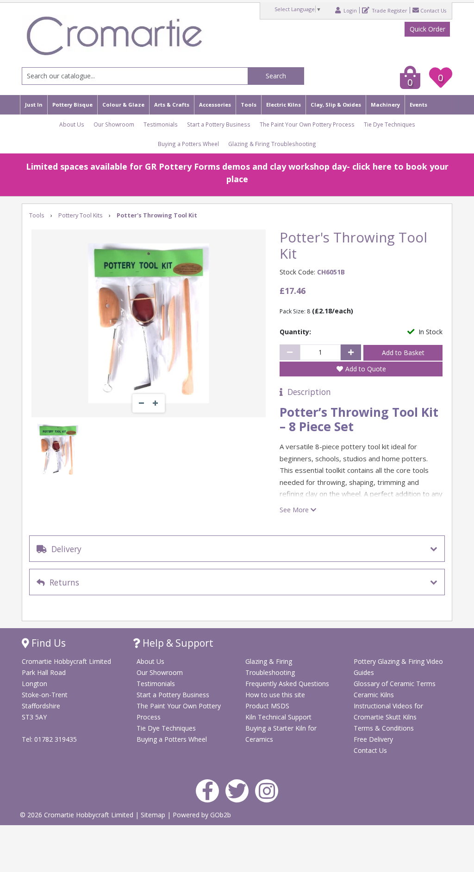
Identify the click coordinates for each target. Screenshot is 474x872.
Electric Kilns (283, 104)
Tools (248, 104)
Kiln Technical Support (278, 717)
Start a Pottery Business (218, 124)
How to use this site (275, 694)
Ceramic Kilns (374, 694)
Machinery (385, 104)
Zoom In (155, 403)
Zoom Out (142, 403)
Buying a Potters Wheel (188, 143)
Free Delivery (373, 739)
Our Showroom (114, 124)
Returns (62, 582)
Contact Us (433, 10)
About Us (71, 124)
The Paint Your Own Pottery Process (307, 124)
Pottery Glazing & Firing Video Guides (398, 667)
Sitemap (154, 814)
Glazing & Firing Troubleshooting (272, 143)
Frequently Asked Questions (287, 683)
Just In (34, 104)
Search (276, 75)
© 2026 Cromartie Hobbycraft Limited (77, 814)
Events (418, 104)
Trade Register (389, 10)
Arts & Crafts (171, 104)
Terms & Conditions (384, 728)
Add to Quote (365, 368)
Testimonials (160, 124)
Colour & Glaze (123, 104)
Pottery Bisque (72, 104)
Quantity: (295, 331)
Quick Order (427, 29)
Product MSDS (267, 705)
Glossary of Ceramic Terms (395, 683)
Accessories (215, 104)
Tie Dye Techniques (389, 124)
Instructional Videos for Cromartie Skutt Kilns (388, 711)
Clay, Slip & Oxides (336, 104)
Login (349, 10)
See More (295, 509)
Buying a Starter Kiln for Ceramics (281, 734)
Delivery (64, 548)
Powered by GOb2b (202, 814)
